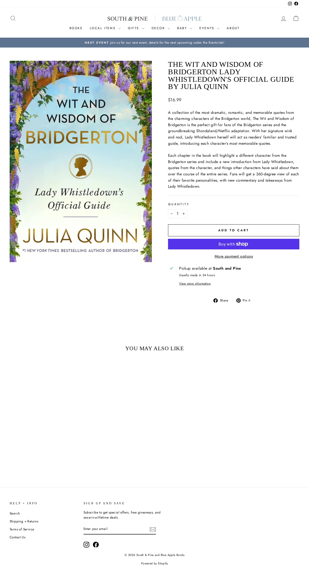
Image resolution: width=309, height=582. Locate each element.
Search (15, 513)
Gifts (134, 28)
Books (76, 28)
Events (207, 28)
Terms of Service (22, 529)
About (233, 28)
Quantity (179, 204)
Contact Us (17, 537)
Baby (183, 28)
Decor (159, 28)
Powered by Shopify (154, 563)
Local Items (103, 28)
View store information (195, 283)
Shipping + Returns (24, 521)
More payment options (234, 256)
